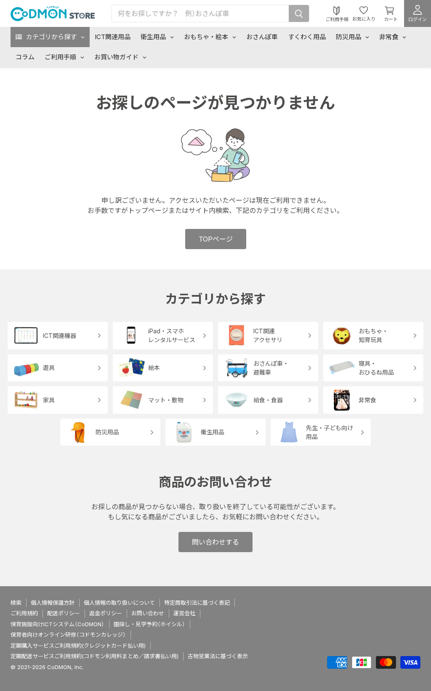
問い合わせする (215, 542)
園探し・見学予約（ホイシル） (149, 624)
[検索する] (299, 13)
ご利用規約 (24, 613)
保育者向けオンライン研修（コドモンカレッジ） (68, 634)
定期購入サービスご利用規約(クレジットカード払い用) (78, 645)
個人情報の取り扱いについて (119, 602)
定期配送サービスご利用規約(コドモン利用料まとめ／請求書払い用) (94, 656)
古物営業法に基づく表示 (218, 656)
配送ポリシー (63, 613)
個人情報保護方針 (52, 602)
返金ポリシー (105, 613)
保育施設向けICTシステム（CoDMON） (57, 624)
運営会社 (184, 613)
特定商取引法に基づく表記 (197, 602)
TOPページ (216, 239)
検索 (16, 602)
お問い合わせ (147, 613)
